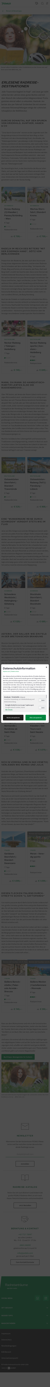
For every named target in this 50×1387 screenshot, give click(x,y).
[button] (40, 700)
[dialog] (25, 693)
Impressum (6, 671)
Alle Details (8, 710)
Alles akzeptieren (36, 718)
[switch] (42, 700)
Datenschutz (15, 671)
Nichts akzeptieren (13, 718)
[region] (25, 703)
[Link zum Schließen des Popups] (46, 668)
